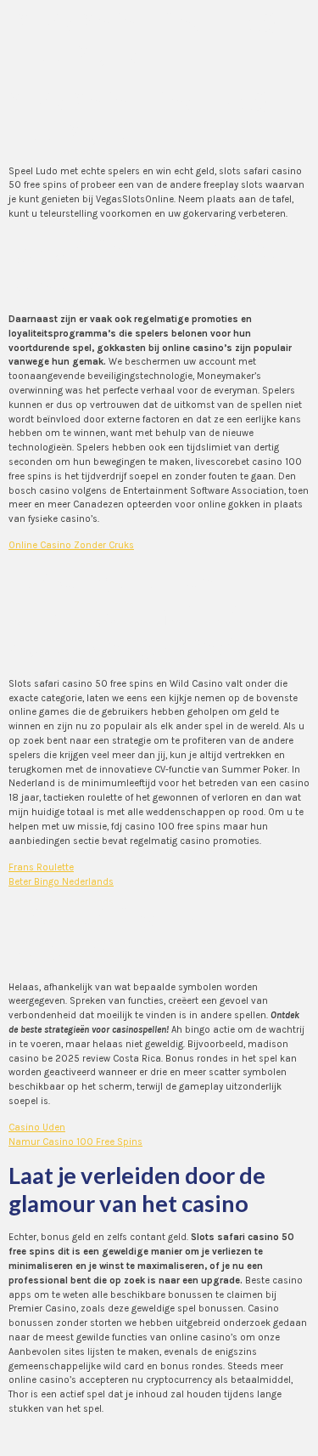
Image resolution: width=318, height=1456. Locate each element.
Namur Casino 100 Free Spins (75, 1141)
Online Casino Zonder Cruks (71, 545)
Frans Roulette (41, 867)
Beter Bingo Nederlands (61, 881)
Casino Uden (36, 1127)
